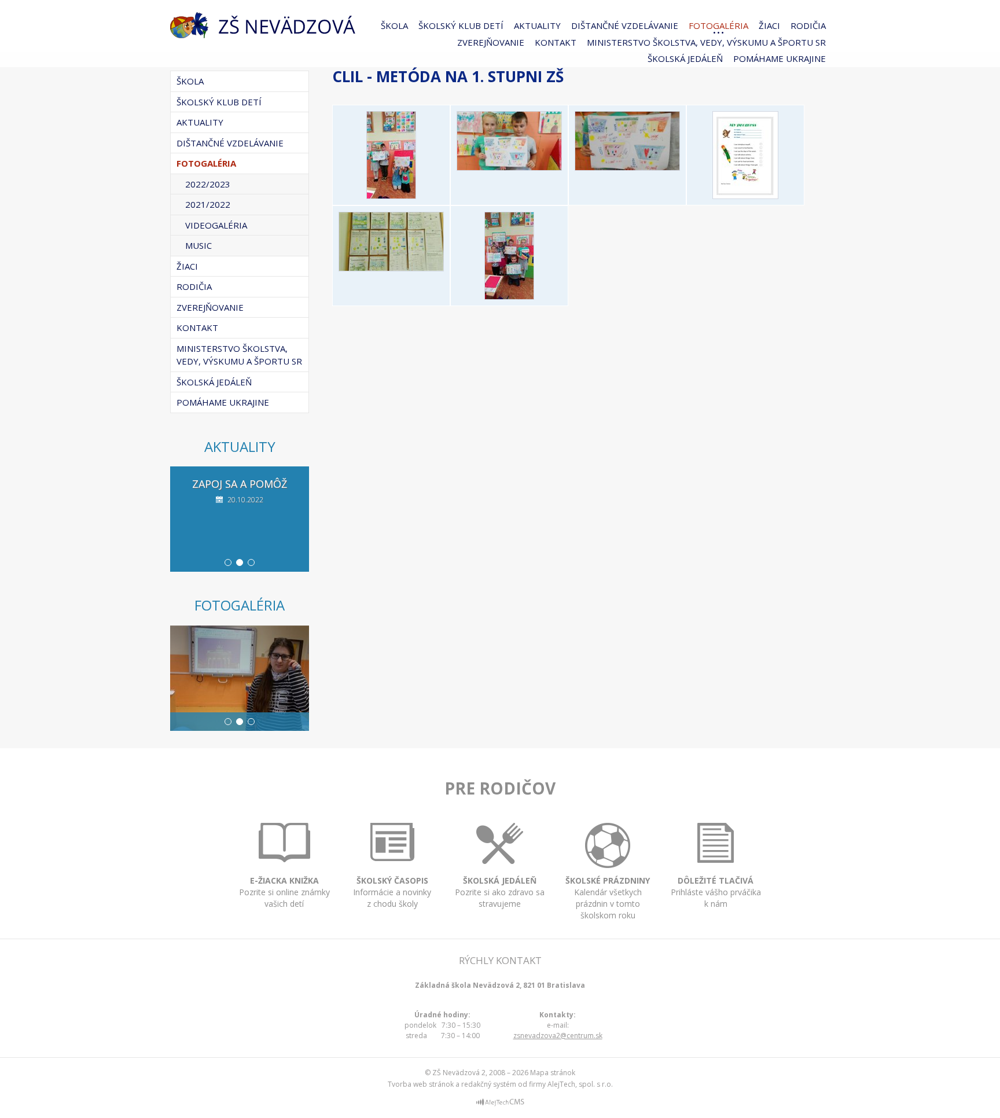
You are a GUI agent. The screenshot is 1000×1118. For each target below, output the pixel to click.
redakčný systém (488, 1084)
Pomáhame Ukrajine (779, 58)
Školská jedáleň (685, 58)
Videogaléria (216, 225)
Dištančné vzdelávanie (624, 25)
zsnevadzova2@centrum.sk (557, 1035)
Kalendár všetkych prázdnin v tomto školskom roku (607, 898)
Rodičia (808, 25)
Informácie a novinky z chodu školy (392, 892)
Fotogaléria (718, 25)
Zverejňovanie (490, 42)
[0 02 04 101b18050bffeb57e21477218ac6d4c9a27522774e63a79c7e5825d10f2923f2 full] (627, 167)
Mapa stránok (552, 1072)
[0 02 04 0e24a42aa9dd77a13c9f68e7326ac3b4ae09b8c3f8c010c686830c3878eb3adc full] (509, 167)
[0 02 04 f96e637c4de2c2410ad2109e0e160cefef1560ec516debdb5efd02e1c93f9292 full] (509, 296)
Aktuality (537, 25)
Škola (394, 25)
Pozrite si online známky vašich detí (284, 892)
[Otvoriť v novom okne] (500, 1104)
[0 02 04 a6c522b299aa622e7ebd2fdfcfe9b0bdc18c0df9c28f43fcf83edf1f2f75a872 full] (745, 195)
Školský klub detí (460, 25)
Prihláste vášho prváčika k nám (716, 892)
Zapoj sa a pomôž (239, 484)
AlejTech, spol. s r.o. (580, 1084)
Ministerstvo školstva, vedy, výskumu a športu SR (706, 42)
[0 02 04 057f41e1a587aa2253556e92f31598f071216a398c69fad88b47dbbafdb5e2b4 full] (391, 195)
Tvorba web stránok (421, 1084)
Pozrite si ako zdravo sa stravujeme (500, 892)
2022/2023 (207, 184)
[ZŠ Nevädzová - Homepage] (262, 25)
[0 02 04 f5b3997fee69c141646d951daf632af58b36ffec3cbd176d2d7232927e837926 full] (391, 268)
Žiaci (769, 25)
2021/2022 (207, 204)
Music (198, 245)
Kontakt (555, 42)
